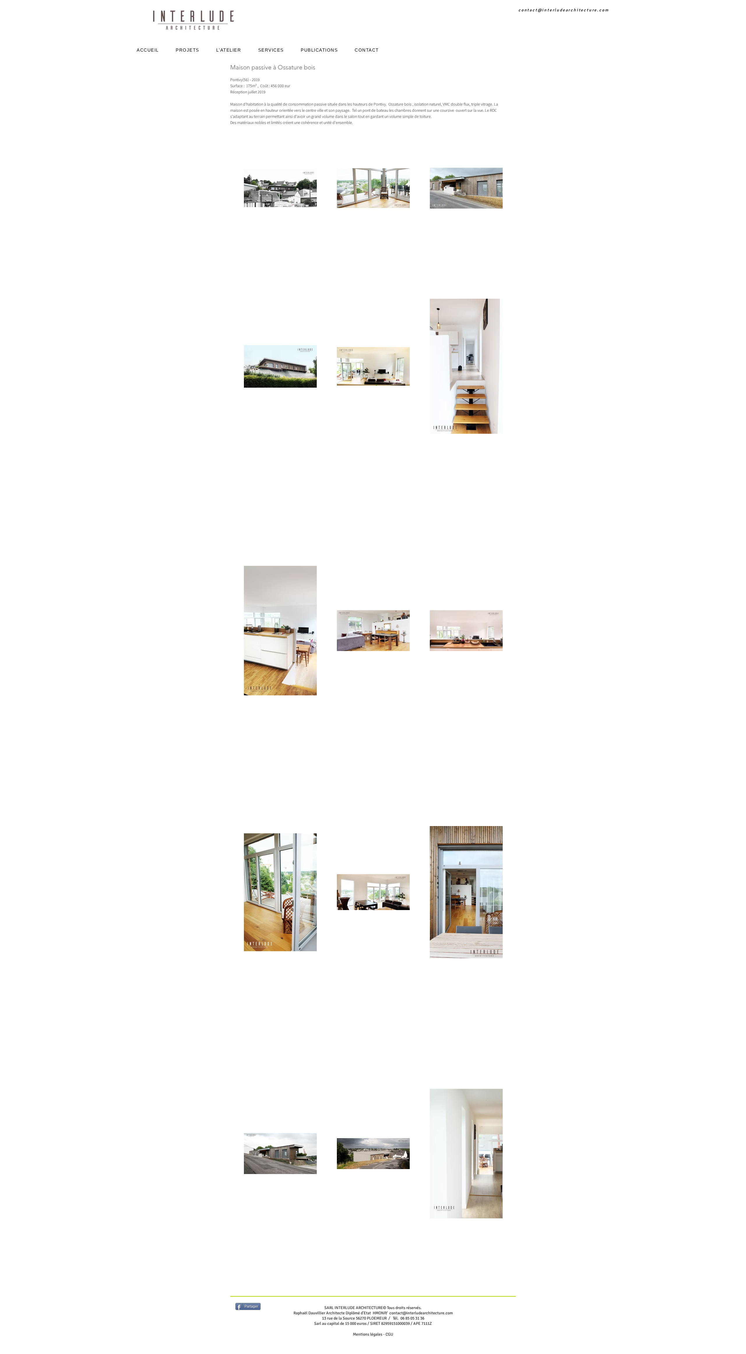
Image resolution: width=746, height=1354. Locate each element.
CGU (389, 1334)
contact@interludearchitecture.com (563, 10)
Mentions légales (367, 1334)
